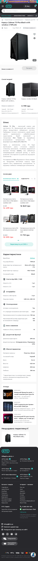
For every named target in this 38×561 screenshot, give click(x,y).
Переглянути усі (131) (18, 244)
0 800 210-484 (27, 506)
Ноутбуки (4, 491)
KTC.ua (8, 6)
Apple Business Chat (29, 509)
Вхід (28, 6)
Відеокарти (25, 178)
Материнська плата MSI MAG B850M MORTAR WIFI (27, 230)
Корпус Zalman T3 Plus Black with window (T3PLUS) (9, 100)
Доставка (22, 493)
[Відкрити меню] (3, 6)
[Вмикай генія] (19, 1)
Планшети (4, 493)
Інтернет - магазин (26, 484)
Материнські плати (11, 178)
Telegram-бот (12, 538)
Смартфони (5, 487)
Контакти (22, 497)
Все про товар (6, 15)
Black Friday (23, 502)
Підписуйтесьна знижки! (12, 543)
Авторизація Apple (7, 511)
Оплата (22, 495)
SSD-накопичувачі (7, 498)
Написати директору (11, 527)
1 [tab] (19, 240)
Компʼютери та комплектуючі (14, 19)
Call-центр (23, 512)
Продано (29, 68)
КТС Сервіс (6, 506)
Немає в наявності (30, 28)
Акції (21, 489)
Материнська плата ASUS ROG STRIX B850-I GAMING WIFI (10, 201)
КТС (2, 20)
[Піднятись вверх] (33, 549)
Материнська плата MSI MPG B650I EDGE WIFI (10, 229)
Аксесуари (30, 15)
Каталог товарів (7, 484)
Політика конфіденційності (27, 500)
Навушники (5, 502)
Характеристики (19, 15)
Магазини (22, 498)
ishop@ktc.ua (8, 524)
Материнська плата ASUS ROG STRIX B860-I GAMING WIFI (27, 201)
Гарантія (22, 491)
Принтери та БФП (6, 500)
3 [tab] (23, 240)
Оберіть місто (7, 456)
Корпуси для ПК (30, 19)
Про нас (22, 487)
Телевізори (5, 495)
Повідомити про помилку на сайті (15, 529)
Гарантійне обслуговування (9, 509)
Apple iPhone (5, 489)
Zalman (32, 258)
